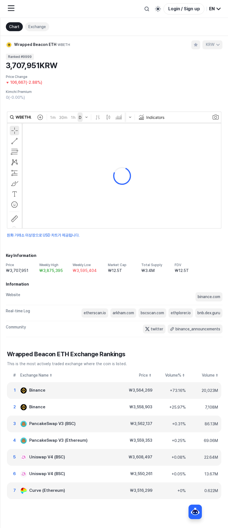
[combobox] (215, 8)
